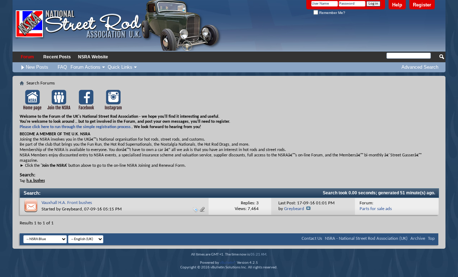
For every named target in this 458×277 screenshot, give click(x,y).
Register (422, 5)
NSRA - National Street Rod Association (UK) (366, 238)
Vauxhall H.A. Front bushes (67, 202)
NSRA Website (93, 56)
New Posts (37, 67)
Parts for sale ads (376, 208)
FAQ (62, 67)
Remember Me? (331, 13)
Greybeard (72, 209)
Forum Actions (85, 67)
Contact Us (312, 238)
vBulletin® (228, 263)
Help (397, 5)
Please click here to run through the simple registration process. (76, 127)
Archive (417, 238)
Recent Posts (57, 56)
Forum (27, 56)
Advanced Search (419, 67)
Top (431, 238)
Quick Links (120, 67)
